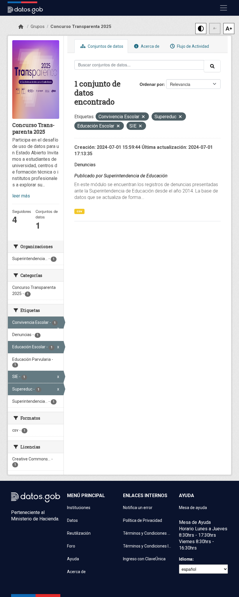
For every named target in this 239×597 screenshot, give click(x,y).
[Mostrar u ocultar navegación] (223, 8)
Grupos (38, 26)
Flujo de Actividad (192, 46)
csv (79, 211)
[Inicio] (21, 26)
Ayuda (73, 559)
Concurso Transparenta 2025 (80, 26)
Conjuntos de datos (105, 46)
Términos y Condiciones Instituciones (147, 546)
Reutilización (79, 533)
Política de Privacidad (142, 520)
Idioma (185, 559)
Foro (71, 546)
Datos (72, 520)
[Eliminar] (143, 117)
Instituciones (78, 507)
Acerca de (149, 46)
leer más (21, 196)
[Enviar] (212, 66)
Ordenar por (152, 84)
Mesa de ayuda (193, 507)
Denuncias (85, 164)
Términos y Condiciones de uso (147, 533)
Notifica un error (137, 507)
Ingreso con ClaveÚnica (144, 559)
